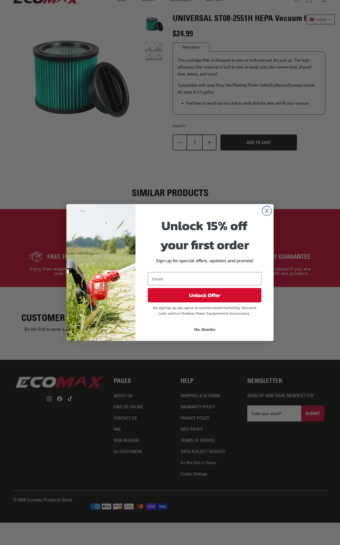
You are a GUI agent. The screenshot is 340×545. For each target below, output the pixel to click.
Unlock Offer (204, 295)
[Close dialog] (266, 211)
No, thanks (204, 329)
